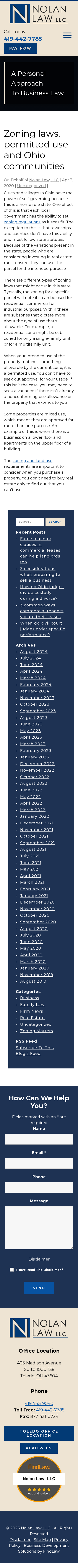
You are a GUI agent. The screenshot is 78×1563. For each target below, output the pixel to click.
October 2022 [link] (34, 777)
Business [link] (29, 998)
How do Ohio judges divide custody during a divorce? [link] (42, 592)
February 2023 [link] (35, 750)
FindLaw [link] (51, 1551)
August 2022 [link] (33, 783)
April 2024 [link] (31, 671)
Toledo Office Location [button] (39, 1433)
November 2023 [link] (37, 697)
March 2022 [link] (33, 810)
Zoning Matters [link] (36, 1031)
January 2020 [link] (34, 968)
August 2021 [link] (33, 849)
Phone (39, 1177)
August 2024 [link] (34, 651)
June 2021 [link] (30, 862)
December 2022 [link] (37, 763)
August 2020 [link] (34, 928)
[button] (67, 35)
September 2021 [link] (37, 843)
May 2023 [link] (30, 730)
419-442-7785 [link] (23, 39)
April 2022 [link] (31, 803)
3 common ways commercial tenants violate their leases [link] (41, 611)
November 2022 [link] (37, 770)
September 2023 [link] (38, 711)
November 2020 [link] (37, 909)
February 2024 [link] (36, 684)
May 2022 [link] (30, 796)
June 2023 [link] (31, 724)
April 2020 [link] (31, 955)
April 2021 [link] (30, 876)
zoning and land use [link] (32, 460)
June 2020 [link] (31, 942)
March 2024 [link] (33, 678)
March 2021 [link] (32, 882)
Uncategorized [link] (31, 185)
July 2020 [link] (30, 935)
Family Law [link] (32, 1004)
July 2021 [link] (30, 856)
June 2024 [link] (31, 664)
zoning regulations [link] (22, 222)
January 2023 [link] (34, 757)
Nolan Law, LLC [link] (44, 180)
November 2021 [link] (36, 829)
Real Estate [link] (32, 1017)
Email (39, 1152)
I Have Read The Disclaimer (39, 1270)
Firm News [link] (31, 1011)
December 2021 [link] (37, 823)
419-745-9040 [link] (39, 1403)
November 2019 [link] (36, 975)
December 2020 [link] (37, 902)
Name (39, 1128)
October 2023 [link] (34, 704)
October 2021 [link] (34, 836)
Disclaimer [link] (20, 1539)
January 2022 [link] (34, 816)
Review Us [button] (39, 1448)
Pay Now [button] (20, 48)
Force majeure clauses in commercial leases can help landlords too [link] (40, 550)
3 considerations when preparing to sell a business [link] (40, 574)
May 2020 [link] (30, 948)
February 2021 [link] (35, 889)
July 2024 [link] (30, 658)
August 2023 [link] (33, 717)
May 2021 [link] (30, 869)
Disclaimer (39, 1259)
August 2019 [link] (33, 981)
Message (39, 1201)
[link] (39, 14)
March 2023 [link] (33, 744)
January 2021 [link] (34, 895)
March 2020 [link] (33, 961)
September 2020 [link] (38, 922)
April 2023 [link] (31, 737)
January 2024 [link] (34, 691)
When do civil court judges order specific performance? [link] (42, 629)
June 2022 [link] (31, 790)
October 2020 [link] (35, 915)
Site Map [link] (42, 1539)
